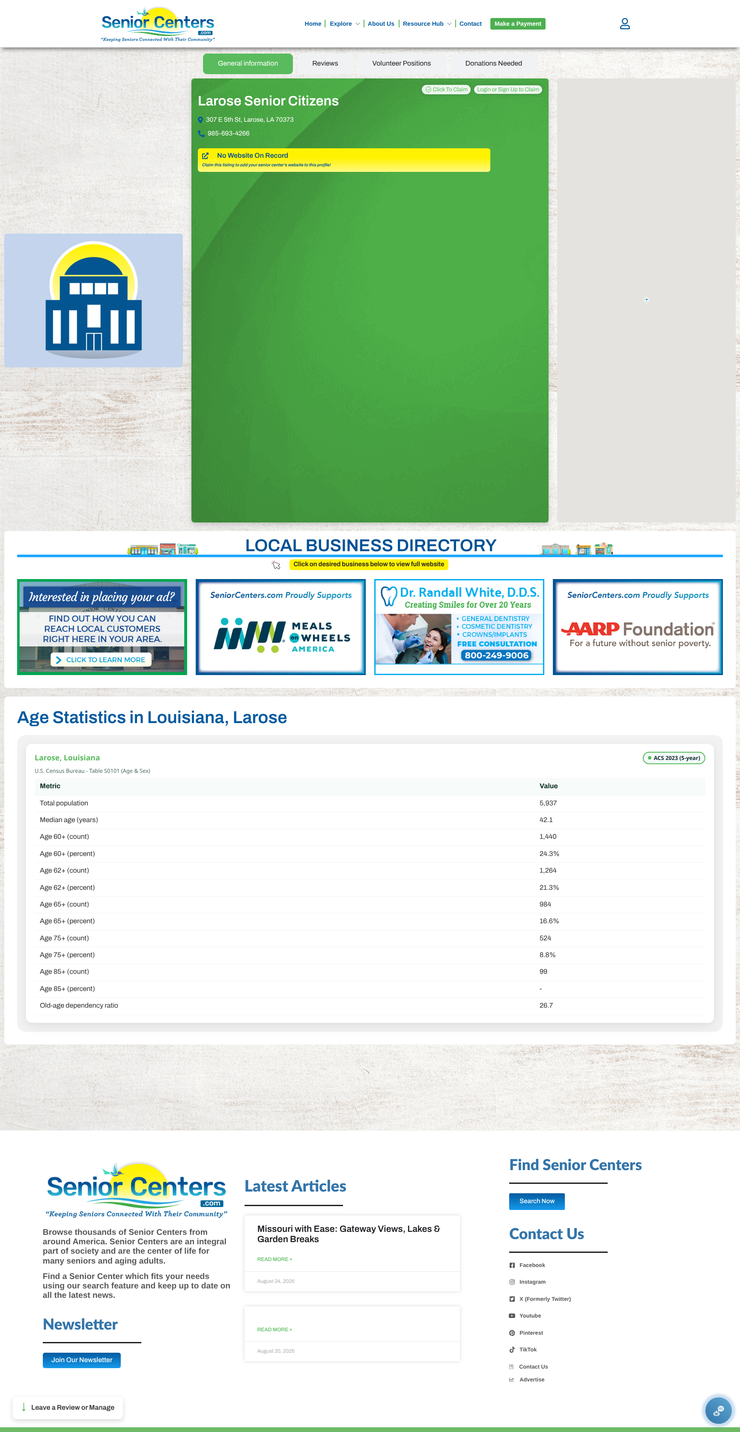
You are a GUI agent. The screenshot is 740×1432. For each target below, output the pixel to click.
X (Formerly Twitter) (545, 1299)
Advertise (531, 1379)
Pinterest (531, 1333)
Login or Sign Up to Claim (508, 90)
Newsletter (80, 1325)
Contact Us (533, 1366)
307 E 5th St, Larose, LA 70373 (250, 120)
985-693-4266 (229, 133)
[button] (68, 1408)
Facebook (532, 1265)
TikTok (528, 1350)
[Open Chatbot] (719, 1411)
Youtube (530, 1316)
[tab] (248, 64)
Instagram (532, 1282)
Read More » (274, 1259)
